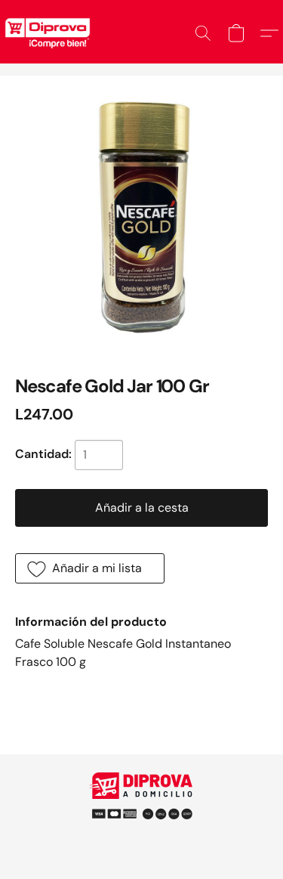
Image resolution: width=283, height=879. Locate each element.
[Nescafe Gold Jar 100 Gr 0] (141, 217)
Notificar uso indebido (141, 807)
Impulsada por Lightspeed (141, 833)
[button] (203, 33)
